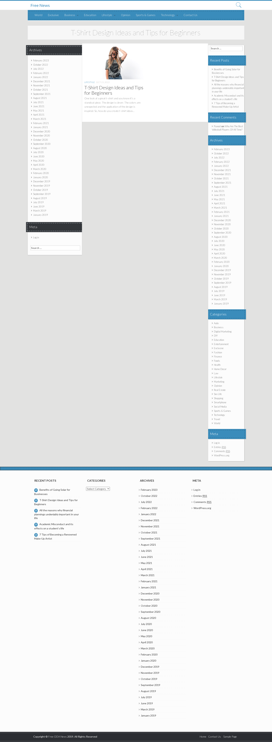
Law (216, 373)
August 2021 (40, 98)
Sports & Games (145, 15)
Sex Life (218, 394)
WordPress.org (221, 455)
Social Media (220, 406)
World (38, 15)
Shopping (218, 398)
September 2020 (42, 143)
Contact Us (190, 15)
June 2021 (38, 106)
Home (203, 736)
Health (217, 364)
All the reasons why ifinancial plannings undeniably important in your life (228, 88)
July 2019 (38, 202)
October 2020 (40, 139)
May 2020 (38, 160)
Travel (217, 419)
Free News (40, 5)
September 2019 (42, 193)
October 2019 (40, 189)
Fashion (218, 352)
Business (69, 15)
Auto (216, 323)
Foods (217, 360)
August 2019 (40, 198)
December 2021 (41, 81)
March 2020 (39, 169)
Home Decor (220, 369)
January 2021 (40, 127)
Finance (218, 356)
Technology (168, 15)
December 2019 (41, 181)
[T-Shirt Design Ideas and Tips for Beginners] (114, 62)
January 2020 (40, 177)
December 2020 (41, 131)
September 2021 (42, 93)
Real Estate (220, 389)
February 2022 (41, 73)
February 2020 (41, 173)
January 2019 (40, 214)
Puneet (217, 126)
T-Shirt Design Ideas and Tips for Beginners (113, 90)
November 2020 (41, 135)
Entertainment (221, 344)
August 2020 (40, 148)
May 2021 (38, 110)
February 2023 (41, 60)
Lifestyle (107, 15)
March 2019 (39, 210)
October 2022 (40, 64)
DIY (216, 335)
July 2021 (38, 102)
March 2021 (39, 118)
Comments (222, 451)
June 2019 (38, 206)
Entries (220, 447)
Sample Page (230, 736)
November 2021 (41, 85)
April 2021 (38, 114)
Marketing (219, 381)
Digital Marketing (222, 331)
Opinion (125, 15)
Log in (36, 237)
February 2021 (41, 123)
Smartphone (220, 402)
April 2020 (38, 164)
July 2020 (38, 152)
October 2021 (40, 89)
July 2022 (38, 68)
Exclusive (53, 15)
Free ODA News (57, 736)
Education (90, 15)
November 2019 (41, 185)
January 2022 (40, 77)
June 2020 (38, 156)
